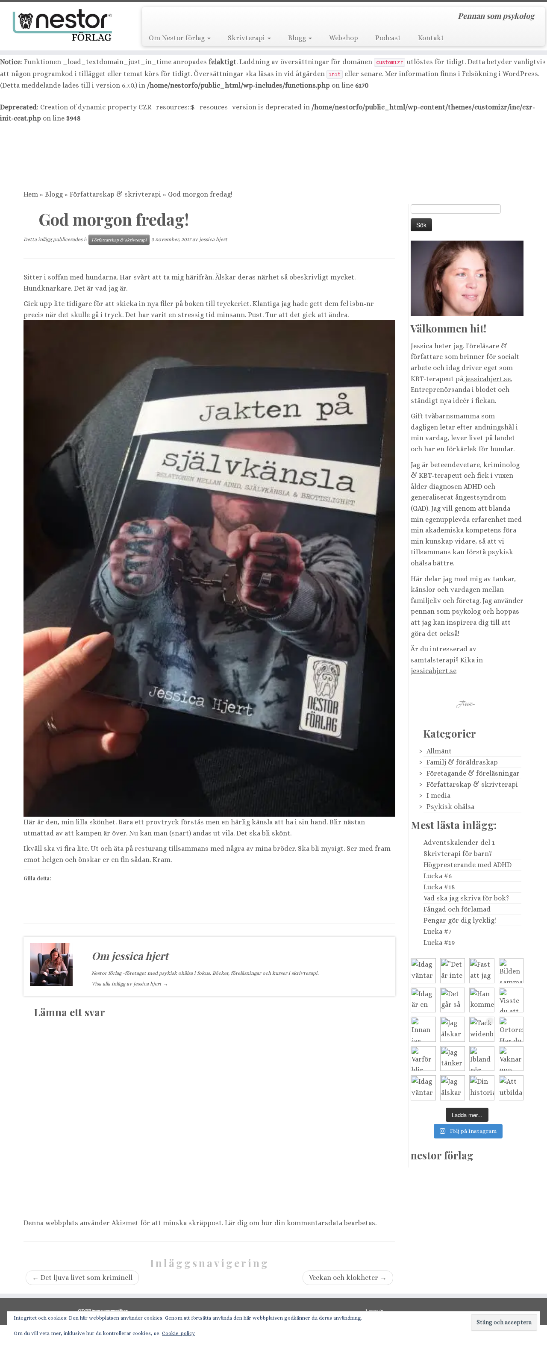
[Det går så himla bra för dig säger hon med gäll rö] (452, 1000)
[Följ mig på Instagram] (204, 17)
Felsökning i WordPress (500, 74)
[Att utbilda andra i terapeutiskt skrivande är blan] (511, 1087)
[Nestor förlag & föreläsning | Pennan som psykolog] (63, 25)
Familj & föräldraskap (462, 762)
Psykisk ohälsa (450, 807)
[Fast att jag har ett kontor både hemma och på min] (481, 970)
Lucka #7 (437, 931)
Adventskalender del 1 (459, 842)
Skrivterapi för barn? (457, 854)
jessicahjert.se (433, 671)
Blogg (298, 38)
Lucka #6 (437, 876)
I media (438, 795)
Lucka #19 (439, 942)
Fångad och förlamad (457, 909)
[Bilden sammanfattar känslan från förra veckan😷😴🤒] (511, 970)
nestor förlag (442, 1155)
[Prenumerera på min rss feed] (155, 17)
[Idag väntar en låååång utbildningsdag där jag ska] (423, 970)
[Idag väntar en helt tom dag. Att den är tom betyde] (423, 1087)
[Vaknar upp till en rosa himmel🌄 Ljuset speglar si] (511, 1058)
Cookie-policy (178, 1333)
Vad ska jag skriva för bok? (466, 898)
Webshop (343, 38)
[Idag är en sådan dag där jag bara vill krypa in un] (423, 1000)
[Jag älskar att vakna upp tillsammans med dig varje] (452, 1029)
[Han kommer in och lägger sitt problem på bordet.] (481, 1000)
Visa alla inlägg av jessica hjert (129, 984)
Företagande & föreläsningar (473, 773)
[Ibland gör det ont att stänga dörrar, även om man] (481, 1058)
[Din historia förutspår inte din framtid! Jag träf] (481, 1087)
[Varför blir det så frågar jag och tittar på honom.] (423, 1058)
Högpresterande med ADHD (467, 865)
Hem (31, 194)
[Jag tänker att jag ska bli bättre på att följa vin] (452, 1058)
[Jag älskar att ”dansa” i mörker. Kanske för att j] (452, 1087)
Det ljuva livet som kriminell (82, 1277)
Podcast (388, 38)
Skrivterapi (247, 38)
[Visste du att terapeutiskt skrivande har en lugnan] (511, 1000)
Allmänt (439, 751)
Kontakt (431, 38)
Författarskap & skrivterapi (115, 194)
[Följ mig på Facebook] (192, 17)
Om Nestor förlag (177, 38)
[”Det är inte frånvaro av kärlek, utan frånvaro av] (452, 970)
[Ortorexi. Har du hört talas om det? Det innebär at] (511, 1029)
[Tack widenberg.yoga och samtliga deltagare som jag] (481, 1029)
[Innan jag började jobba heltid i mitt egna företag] (423, 1029)
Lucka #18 (439, 887)
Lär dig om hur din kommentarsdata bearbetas (300, 1223)
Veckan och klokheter (348, 1277)
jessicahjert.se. (487, 379)
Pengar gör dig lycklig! (459, 920)
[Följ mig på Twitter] (180, 17)
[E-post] (167, 17)
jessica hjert (213, 239)
